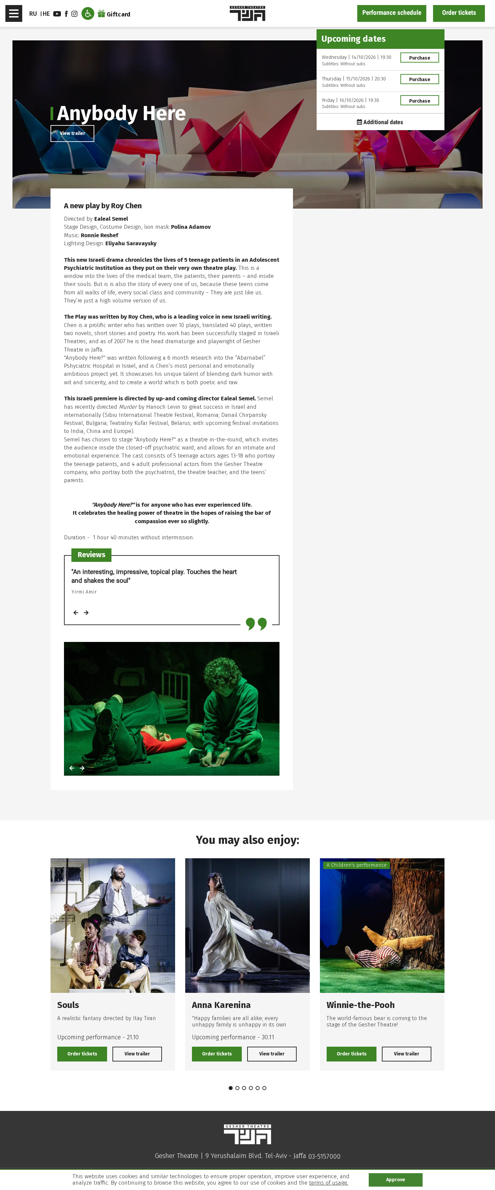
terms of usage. (328, 1182)
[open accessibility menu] (87, 13)
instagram (75, 13)
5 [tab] (258, 1088)
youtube (58, 13)
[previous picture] (71, 768)
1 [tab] (231, 1088)
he (46, 13)
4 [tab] (251, 1088)
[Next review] (86, 613)
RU (33, 13)
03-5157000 (324, 1156)
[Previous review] (75, 613)
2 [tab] (237, 1088)
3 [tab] (244, 1088)
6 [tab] (264, 1088)
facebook (67, 13)
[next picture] (82, 768)
